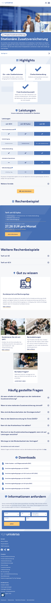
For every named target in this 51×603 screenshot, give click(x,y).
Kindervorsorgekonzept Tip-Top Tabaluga (11, 578)
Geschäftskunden (5, 576)
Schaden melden (5, 585)
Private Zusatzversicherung (7, 558)
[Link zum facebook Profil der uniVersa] (2, 550)
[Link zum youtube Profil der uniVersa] (8, 550)
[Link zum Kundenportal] (45, 3)
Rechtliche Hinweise (20, 600)
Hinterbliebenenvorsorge (7, 563)
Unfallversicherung (5, 569)
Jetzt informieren (26, 191)
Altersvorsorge (4, 565)
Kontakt (2, 595)
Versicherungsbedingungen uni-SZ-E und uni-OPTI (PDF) (21, 473)
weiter (12, 524)
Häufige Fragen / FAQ (6, 593)
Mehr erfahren (7, 306)
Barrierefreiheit (30, 600)
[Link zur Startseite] (7, 3)
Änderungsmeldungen (6, 587)
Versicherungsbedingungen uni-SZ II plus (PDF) (18, 483)
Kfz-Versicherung (5, 571)
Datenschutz (11, 600)
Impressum (3, 600)
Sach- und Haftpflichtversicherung (9, 574)
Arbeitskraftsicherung (6, 561)
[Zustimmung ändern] (3, 594)
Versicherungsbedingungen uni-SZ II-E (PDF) (18, 478)
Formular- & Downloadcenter (8, 591)
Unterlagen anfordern (6, 589)
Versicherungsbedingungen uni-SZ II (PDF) (17, 488)
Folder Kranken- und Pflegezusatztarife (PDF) (18, 463)
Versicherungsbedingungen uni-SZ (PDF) (16, 468)
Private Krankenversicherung (8, 556)
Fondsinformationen (6, 567)
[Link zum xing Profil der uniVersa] (5, 550)
